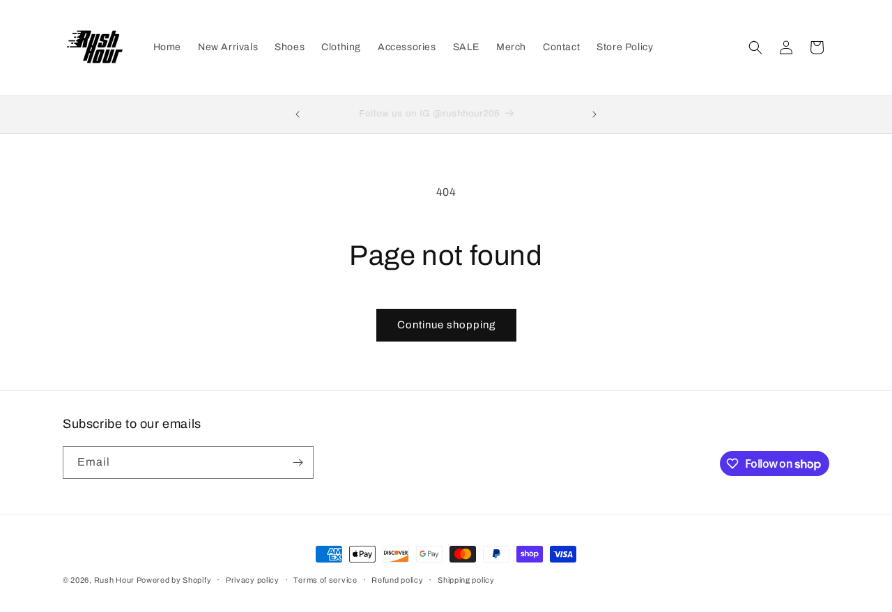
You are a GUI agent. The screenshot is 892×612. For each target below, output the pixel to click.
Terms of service (325, 580)
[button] (755, 47)
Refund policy (397, 580)
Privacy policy (252, 580)
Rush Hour (115, 580)
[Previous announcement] (297, 114)
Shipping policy (466, 580)
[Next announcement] (594, 114)
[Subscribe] (297, 462)
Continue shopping (446, 324)
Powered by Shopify (174, 580)
